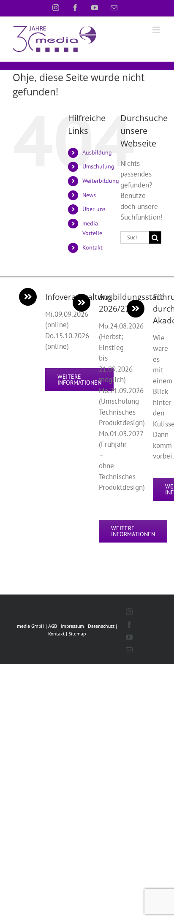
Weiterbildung (100, 181)
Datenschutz (101, 626)
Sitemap (77, 633)
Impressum (72, 626)
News (89, 195)
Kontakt (92, 247)
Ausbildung (97, 152)
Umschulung (98, 166)
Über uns (94, 209)
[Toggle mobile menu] (156, 29)
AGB (52, 626)
